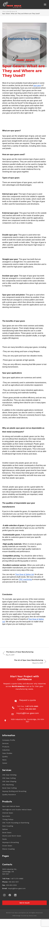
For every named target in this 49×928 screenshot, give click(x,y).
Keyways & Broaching (10, 842)
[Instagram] (4, 895)
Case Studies (7, 753)
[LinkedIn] (15, 895)
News (13, 11)
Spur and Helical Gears (11, 806)
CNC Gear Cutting (8, 778)
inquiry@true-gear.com (17, 888)
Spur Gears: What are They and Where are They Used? (21, 13)
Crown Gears (7, 846)
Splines (5, 829)
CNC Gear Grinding (9, 775)
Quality (5, 756)
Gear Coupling (7, 826)
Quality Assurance (9, 794)
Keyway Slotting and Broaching (14, 791)
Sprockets (6, 816)
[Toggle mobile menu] (45, 4)
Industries (6, 750)
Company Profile (8, 740)
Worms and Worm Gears (11, 836)
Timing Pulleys (7, 819)
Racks (4, 839)
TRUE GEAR (6, 11)
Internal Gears (7, 813)
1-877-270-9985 (17, 878)
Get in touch (24, 903)
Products (5, 747)
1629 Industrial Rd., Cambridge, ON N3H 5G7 (9, 871)
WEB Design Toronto (19, 915)
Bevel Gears (6, 832)
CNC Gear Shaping (9, 781)
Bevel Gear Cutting (9, 788)
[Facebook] (10, 895)
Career (4, 763)
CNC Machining (8, 785)
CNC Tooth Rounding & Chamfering (15, 823)
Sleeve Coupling (8, 849)
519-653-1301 (14, 882)
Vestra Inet (32, 915)
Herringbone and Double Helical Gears (17, 809)
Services (5, 743)
